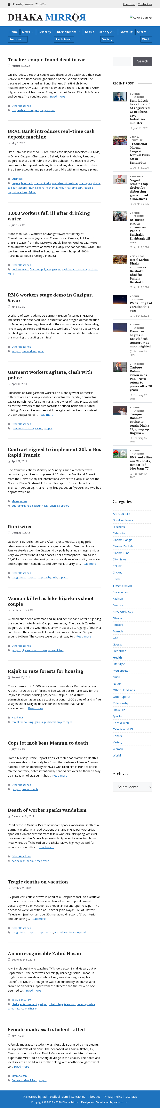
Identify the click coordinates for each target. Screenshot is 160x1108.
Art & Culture (137, 139)
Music (116, 677)
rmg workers (29, 351)
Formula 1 (119, 631)
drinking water (20, 269)
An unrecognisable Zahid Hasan (44, 953)
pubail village (55, 1004)
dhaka (96, 183)
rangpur (61, 187)
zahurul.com (121, 1102)
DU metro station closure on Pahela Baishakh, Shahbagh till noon (140, 231)
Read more (57, 96)
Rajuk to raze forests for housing (45, 671)
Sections (16, 39)
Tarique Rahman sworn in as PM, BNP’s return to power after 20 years (141, 378)
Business (17, 178)
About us (129, 4)
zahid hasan (30, 1008)
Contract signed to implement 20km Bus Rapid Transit (54, 452)
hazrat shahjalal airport (55, 505)
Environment (121, 592)
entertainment (28, 1004)
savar (41, 351)
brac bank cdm (42, 183)
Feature (118, 605)
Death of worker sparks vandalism (47, 810)
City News (138, 256)
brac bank (27, 183)
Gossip (89, 32)
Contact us (145, 4)
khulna (32, 187)
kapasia (63, 577)
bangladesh (19, 577)
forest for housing (22, 722)
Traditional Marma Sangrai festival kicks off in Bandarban (140, 153)
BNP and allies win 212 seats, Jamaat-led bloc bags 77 (141, 463)
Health (117, 657)
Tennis (117, 736)
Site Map (131, 1096)
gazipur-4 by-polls (47, 577)
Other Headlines (21, 105)
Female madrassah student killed (46, 1029)
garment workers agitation (27, 428)
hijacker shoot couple (34, 650)
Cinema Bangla (122, 540)
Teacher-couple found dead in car (46, 59)
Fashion (118, 598)
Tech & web (64, 39)
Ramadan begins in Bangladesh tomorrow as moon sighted (140, 338)
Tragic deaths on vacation (38, 882)
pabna (40, 187)
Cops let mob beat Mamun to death (48, 743)
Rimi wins (19, 526)
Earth (116, 579)
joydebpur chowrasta (74, 269)
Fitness (118, 618)
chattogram (85, 183)
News (26, 32)
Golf (115, 638)
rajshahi (50, 187)
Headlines (18, 717)
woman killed (55, 650)
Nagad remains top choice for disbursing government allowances (139, 189)
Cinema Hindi (121, 553)
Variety (107, 39)
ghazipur (49, 110)
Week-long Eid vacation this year (141, 307)
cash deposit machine (65, 183)
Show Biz (126, 32)
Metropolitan (19, 501)
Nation (117, 683)
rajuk (69, 722)
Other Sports (122, 697)
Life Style (105, 32)
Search (142, 61)
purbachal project (54, 722)
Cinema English (123, 546)
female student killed (24, 1080)
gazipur (38, 110)
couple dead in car (22, 110)
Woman (118, 749)
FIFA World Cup (123, 611)
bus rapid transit (21, 505)
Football (118, 625)
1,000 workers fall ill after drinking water (49, 216)
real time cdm (74, 187)
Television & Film (21, 999)
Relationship (121, 703)
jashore (22, 187)
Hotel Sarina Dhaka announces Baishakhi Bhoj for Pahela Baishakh (139, 270)
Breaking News (123, 520)
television (70, 1004)
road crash (43, 861)
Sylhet (32, 192)
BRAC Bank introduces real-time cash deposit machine (51, 134)
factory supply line (40, 269)
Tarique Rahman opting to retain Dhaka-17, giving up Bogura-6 (140, 423)
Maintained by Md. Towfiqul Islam (45, 1096)
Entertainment (66, 32)
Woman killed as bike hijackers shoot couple (51, 601)
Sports (141, 32)
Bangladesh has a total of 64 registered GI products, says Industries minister (140, 111)
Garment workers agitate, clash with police (50, 375)
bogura (16, 183)
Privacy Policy (113, 1096)
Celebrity (44, 32)
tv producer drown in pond (70, 932)
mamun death (30, 789)
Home (14, 32)
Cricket (117, 572)
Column (118, 566)
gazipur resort (45, 932)
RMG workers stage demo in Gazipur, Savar (50, 298)
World (146, 39)
